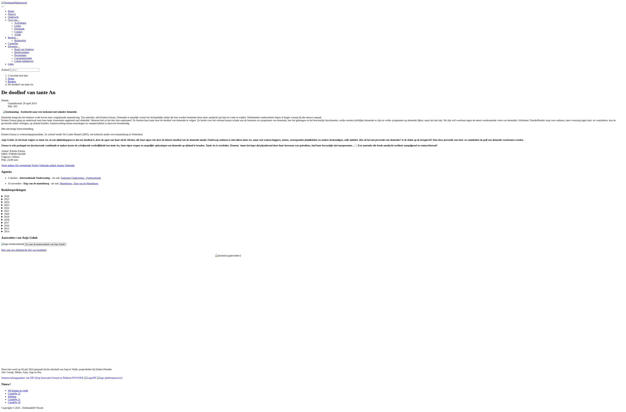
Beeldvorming (21, 52)
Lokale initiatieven (23, 61)
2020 (6, 213)
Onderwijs (13, 17)
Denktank (19, 28)
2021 (6, 211)
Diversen (12, 46)
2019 (6, 216)
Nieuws (12, 14)
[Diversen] (18, 47)
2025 (6, 199)
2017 (6, 222)
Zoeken (5, 69)
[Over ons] (18, 20)
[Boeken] (17, 38)
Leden (17, 25)
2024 (6, 202)
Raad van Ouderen (24, 49)
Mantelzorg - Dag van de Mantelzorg (79, 183)
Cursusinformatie (23, 58)
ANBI (17, 34)
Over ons (12, 20)
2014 (6, 231)
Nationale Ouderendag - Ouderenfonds (81, 178)
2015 (6, 228)
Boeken (12, 37)
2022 (6, 208)
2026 (6, 196)
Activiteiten (20, 23)
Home (11, 11)
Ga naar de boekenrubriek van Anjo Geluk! (45, 244)
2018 (6, 219)
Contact (18, 31)
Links (11, 64)
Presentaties (20, 55)
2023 (6, 205)
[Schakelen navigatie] (2, 6)
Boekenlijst (20, 40)
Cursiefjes (13, 43)
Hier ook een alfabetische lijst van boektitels (23, 250)
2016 (6, 225)
